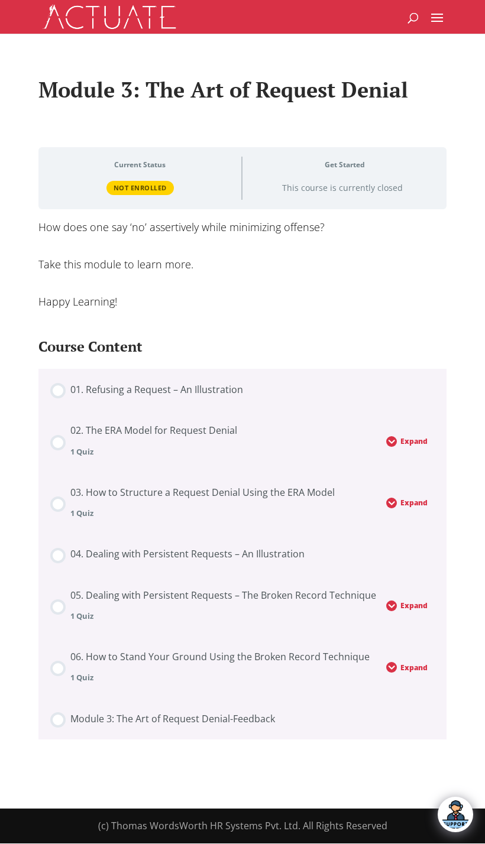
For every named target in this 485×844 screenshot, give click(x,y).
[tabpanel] (242, 264)
